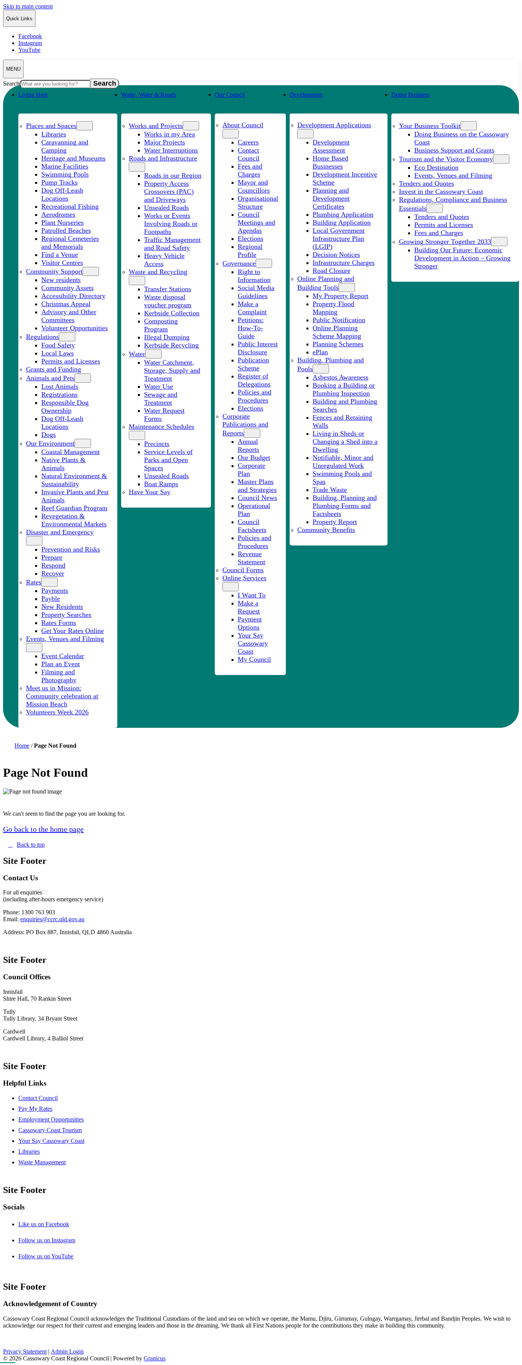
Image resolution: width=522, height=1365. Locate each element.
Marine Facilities (64, 166)
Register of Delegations (254, 380)
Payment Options (250, 623)
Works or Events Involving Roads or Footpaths (171, 223)
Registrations (59, 394)
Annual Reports (248, 445)
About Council (242, 125)
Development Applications (334, 125)
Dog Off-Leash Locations (62, 194)
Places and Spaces (51, 126)
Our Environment (50, 443)
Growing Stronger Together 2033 (445, 241)
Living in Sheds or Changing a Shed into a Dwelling (345, 441)
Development (306, 94)
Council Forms (243, 570)
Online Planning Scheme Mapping (337, 332)
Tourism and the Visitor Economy (446, 159)
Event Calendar (62, 656)
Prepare (51, 557)
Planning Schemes (338, 344)
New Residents (62, 606)
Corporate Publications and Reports (245, 424)
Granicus (154, 1358)
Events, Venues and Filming (65, 639)
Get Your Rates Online (72, 631)
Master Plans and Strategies (257, 485)
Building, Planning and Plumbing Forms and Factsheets (345, 506)
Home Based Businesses (330, 162)
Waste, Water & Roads (148, 94)
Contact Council (248, 154)
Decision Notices (336, 254)
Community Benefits (326, 530)
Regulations (42, 337)
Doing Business (410, 94)
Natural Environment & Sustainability (74, 480)
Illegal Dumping (167, 337)
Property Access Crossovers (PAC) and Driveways (169, 191)
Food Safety (58, 345)
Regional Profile (250, 250)
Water (137, 354)
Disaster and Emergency (60, 532)
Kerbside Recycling (171, 345)
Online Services (244, 578)
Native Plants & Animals (63, 464)
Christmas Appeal (66, 304)
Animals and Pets (50, 378)
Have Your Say (149, 492)
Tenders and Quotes (426, 183)
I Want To (252, 595)
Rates (33, 582)
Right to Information (254, 276)
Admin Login (67, 1351)
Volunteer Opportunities (74, 328)
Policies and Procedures (254, 396)
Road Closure (331, 270)
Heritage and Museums (73, 158)
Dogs (48, 434)
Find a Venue (59, 254)
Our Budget (254, 457)
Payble (50, 598)
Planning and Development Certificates (331, 198)
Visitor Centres (62, 262)
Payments (54, 590)
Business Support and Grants (454, 150)
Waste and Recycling (158, 272)
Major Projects (164, 142)
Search (11, 83)
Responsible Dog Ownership (65, 406)
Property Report (335, 522)
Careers (248, 142)
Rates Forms (58, 623)
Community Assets (67, 288)
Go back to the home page (43, 829)
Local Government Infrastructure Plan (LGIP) (339, 238)
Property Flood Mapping (333, 308)
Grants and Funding (53, 369)
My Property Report (340, 296)
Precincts (156, 444)
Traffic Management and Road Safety (172, 244)
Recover (52, 573)
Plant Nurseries (62, 222)
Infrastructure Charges (343, 262)
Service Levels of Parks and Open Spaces (168, 460)
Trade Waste (330, 489)
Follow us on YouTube (53, 1256)
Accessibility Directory (73, 296)
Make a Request (249, 607)
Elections (250, 238)
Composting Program (161, 325)
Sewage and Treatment (160, 398)
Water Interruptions (171, 150)
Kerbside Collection (171, 313)
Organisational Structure (258, 202)
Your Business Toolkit (429, 126)
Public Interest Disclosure (258, 348)
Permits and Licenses (70, 361)
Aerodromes (58, 214)
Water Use (158, 386)
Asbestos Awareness (340, 377)
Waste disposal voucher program (167, 301)
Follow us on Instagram (54, 1240)
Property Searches (66, 614)
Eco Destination (436, 167)
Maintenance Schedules (161, 426)
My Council (254, 659)
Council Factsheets (252, 526)
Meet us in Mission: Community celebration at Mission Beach (62, 696)
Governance (239, 263)
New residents (61, 280)
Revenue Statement (251, 558)
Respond (53, 565)
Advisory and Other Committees (68, 316)
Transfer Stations (167, 289)
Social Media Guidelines (256, 292)
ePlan (320, 352)
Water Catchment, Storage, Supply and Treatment (172, 370)
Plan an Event (60, 664)
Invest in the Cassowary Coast (441, 191)
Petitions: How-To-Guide (251, 328)
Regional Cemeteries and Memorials (70, 242)
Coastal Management (70, 452)
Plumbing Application (343, 214)
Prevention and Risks (70, 549)
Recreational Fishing (70, 206)
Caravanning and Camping (64, 146)
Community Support (54, 271)
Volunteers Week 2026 (57, 712)
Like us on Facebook (51, 1224)
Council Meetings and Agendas (256, 222)
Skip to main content (28, 6)
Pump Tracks (59, 182)
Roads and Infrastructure (163, 158)
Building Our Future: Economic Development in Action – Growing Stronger (462, 258)
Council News (257, 498)
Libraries (53, 134)
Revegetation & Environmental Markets (74, 520)
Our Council (230, 94)
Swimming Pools (65, 174)
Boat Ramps (161, 484)
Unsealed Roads (166, 207)
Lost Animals (59, 386)
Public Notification (339, 320)
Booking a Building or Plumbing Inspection (344, 389)
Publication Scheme (253, 364)
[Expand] (26, 109)
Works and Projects (156, 126)
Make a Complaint (252, 308)
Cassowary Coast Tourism (50, 1130)
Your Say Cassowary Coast (253, 643)
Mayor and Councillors (254, 186)
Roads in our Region (172, 175)
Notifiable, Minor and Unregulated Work (343, 461)
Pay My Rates (35, 1108)
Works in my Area (169, 134)
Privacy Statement (25, 1351)
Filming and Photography (58, 676)
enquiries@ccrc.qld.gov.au (52, 919)
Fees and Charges (250, 170)
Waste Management (42, 1162)
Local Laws (57, 353)
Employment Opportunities (51, 1119)
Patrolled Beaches (66, 230)
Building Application (342, 222)
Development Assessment (331, 146)
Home (22, 745)
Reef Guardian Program (74, 508)
